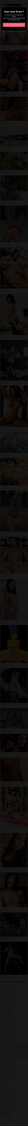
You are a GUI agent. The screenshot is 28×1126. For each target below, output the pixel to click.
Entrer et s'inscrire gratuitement (14, 25)
